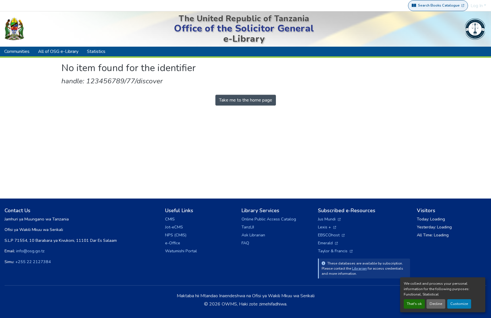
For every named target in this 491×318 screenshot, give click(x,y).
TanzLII (248, 227)
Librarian (359, 268)
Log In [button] (477, 6)
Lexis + (327, 227)
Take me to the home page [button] (245, 100)
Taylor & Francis (335, 251)
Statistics (96, 51)
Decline (436, 303)
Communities (17, 51)
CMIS (170, 219)
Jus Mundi (329, 219)
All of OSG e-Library (58, 51)
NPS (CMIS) (175, 235)
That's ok (414, 303)
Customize (459, 303)
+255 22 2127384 (33, 262)
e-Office (172, 243)
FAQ (245, 243)
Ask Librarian (253, 235)
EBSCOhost (331, 235)
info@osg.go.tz (30, 251)
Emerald (328, 243)
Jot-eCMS (174, 227)
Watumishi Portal (181, 251)
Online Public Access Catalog (269, 219)
